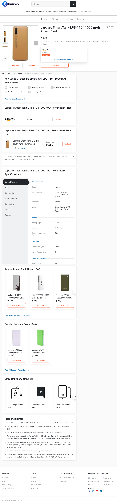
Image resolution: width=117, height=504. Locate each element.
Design (7, 209)
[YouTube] (97, 491)
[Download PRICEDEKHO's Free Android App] (109, 481)
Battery (7, 187)
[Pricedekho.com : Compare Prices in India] (12, 4)
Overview (44, 19)
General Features (11, 182)
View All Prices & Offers (62, 59)
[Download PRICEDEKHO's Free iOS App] (94, 481)
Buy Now (15, 65)
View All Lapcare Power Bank (16, 370)
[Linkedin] (100, 491)
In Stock (45, 55)
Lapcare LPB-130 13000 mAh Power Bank (39, 353)
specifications (68, 19)
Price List (55, 19)
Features (8, 215)
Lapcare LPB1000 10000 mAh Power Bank (15, 353)
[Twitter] (93, 491)
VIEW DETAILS (16, 305)
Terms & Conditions (8, 488)
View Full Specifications (14, 99)
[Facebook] (89, 491)
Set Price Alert (21, 148)
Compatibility (10, 204)
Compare (80, 19)
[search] (73, 4)
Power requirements (12, 198)
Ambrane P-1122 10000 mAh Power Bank (15, 298)
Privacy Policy (6, 485)
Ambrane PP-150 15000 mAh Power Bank (63, 298)
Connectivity (9, 193)
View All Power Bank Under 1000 (17, 315)
